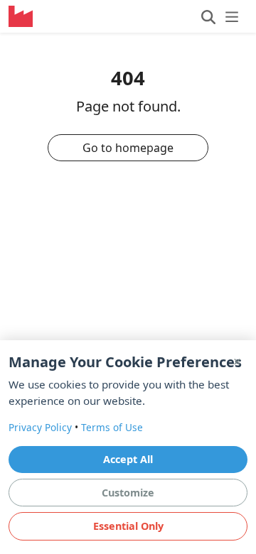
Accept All (128, 459)
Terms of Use (112, 427)
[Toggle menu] (220, 16)
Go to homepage (128, 148)
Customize (128, 492)
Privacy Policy (40, 427)
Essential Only (128, 526)
